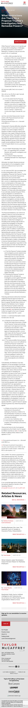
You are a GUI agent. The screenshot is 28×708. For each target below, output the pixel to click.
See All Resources (18, 499)
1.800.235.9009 (9, 661)
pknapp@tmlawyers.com (8, 488)
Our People (4, 629)
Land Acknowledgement (8, 638)
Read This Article (18, 534)
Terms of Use (21, 672)
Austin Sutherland (6, 522)
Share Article (19, 41)
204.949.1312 (8, 658)
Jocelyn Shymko (8, 587)
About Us (4, 634)
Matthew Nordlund (8, 520)
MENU (24, 4)
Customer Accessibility (9, 672)
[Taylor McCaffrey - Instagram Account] (18, 667)
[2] (17, 431)
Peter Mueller (7, 555)
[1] (11, 309)
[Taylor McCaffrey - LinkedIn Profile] (16, 667)
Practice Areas (5, 632)
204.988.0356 (21, 488)
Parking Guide (5, 636)
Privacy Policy (14, 673)
